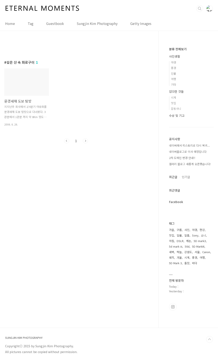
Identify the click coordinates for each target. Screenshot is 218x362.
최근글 (173, 177)
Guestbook (55, 23)
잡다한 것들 (176, 91)
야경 (173, 62)
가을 (171, 230)
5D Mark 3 (175, 263)
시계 (173, 97)
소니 (203, 235)
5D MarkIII (198, 246)
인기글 (186, 177)
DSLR (180, 241)
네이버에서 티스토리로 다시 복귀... (189, 145)
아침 (171, 241)
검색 (199, 8)
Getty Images (140, 23)
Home (10, 23)
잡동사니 (176, 109)
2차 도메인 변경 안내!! (182, 158)
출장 (186, 263)
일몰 (179, 235)
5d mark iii (175, 246)
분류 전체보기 (177, 49)
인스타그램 (173, 307)
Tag (30, 23)
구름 (179, 230)
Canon (206, 252)
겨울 (179, 257)
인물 (173, 73)
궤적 (171, 257)
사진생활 (174, 56)
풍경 (173, 68)
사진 (186, 230)
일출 (186, 235)
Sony (195, 235)
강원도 (188, 252)
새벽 (171, 252)
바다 (194, 263)
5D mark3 (200, 241)
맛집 (173, 103)
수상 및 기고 (177, 115)
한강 (202, 230)
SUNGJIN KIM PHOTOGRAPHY (24, 337)
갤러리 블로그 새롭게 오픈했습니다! (190, 164)
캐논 (188, 241)
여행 (173, 79)
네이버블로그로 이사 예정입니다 (188, 152)
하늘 (179, 252)
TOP (209, 339)
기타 (173, 84)
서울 (197, 252)
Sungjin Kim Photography (97, 23)
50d (187, 246)
